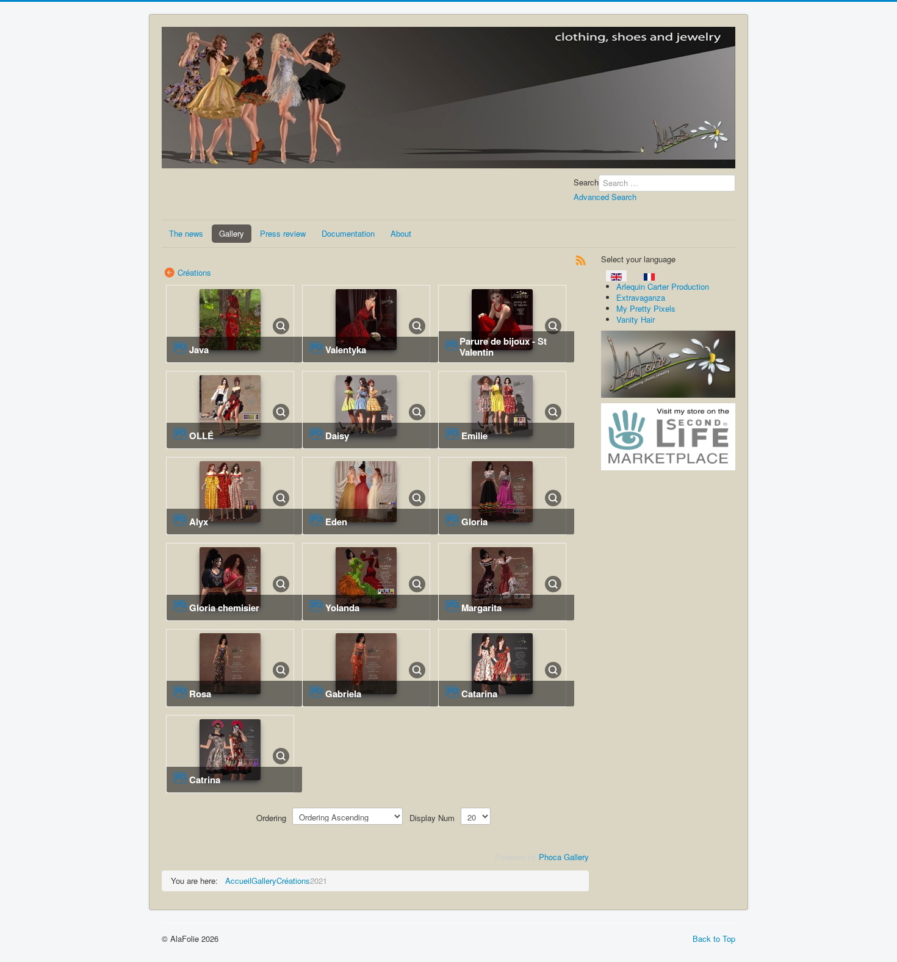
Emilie (474, 435)
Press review (283, 233)
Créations (194, 272)
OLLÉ (201, 435)
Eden (336, 521)
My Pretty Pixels (645, 308)
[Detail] (281, 325)
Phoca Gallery (564, 857)
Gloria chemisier (224, 607)
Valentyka (345, 349)
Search (586, 182)
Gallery (231, 233)
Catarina (479, 693)
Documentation (348, 233)
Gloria (474, 521)
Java (199, 349)
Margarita (481, 607)
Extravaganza (640, 297)
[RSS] (581, 259)
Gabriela (343, 693)
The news (186, 233)
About (401, 233)
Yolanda (342, 607)
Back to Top (714, 938)
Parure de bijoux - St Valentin (503, 346)
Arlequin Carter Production (662, 286)
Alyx (198, 521)
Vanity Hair (635, 319)
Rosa (200, 693)
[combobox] (667, 183)
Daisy (337, 435)
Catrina (204, 779)
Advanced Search (605, 197)
